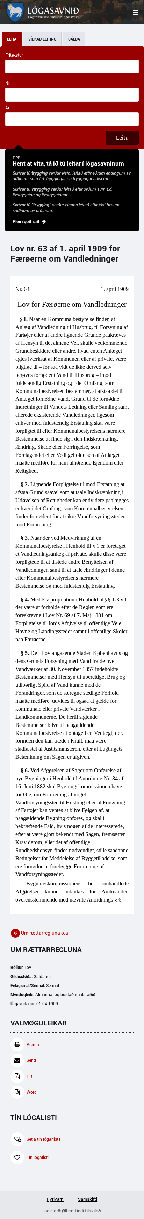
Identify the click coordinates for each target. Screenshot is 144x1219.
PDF (31, 1076)
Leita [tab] (11, 39)
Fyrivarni (55, 1199)
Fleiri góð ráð (26, 221)
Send (31, 1060)
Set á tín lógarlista (44, 1139)
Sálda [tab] (74, 39)
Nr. (7, 83)
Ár (7, 108)
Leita (122, 137)
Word (32, 1092)
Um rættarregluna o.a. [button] (45, 932)
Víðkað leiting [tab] (42, 39)
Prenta (33, 1045)
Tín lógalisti (38, 1157)
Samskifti (87, 1199)
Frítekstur (14, 55)
